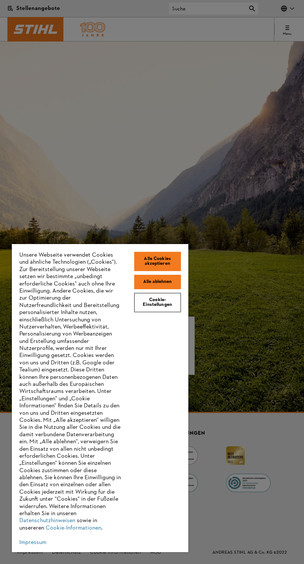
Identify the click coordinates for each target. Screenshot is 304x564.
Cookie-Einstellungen (157, 302)
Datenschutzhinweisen (47, 521)
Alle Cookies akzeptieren (157, 261)
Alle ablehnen (157, 281)
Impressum (32, 542)
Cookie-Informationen (73, 528)
